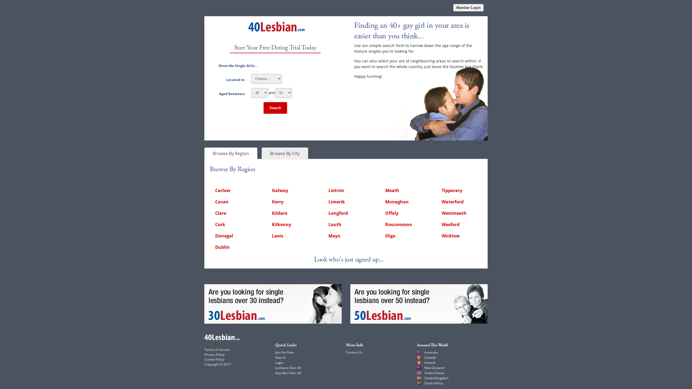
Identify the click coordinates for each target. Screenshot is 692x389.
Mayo (334, 236)
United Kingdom (436, 378)
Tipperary (452, 190)
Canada (430, 357)
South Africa (433, 383)
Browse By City (285, 153)
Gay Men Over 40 (288, 373)
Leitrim (336, 190)
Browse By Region (231, 153)
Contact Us (354, 352)
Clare (220, 213)
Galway (280, 190)
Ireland (429, 362)
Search (275, 108)
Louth (334, 224)
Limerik (336, 202)
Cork (220, 224)
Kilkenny (281, 224)
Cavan (222, 202)
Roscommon (398, 224)
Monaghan (397, 202)
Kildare (279, 213)
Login (279, 362)
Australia (431, 352)
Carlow (222, 190)
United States (434, 373)
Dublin (222, 247)
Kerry (278, 202)
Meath (392, 190)
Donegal (224, 236)
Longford (338, 213)
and (247, 92)
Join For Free (284, 352)
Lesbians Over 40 (288, 367)
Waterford (453, 202)
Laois (277, 236)
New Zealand (434, 367)
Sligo (390, 236)
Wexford (451, 224)
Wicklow (451, 236)
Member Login (468, 8)
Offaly (391, 213)
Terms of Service (217, 349)
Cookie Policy (214, 359)
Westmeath (454, 213)
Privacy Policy (214, 354)
